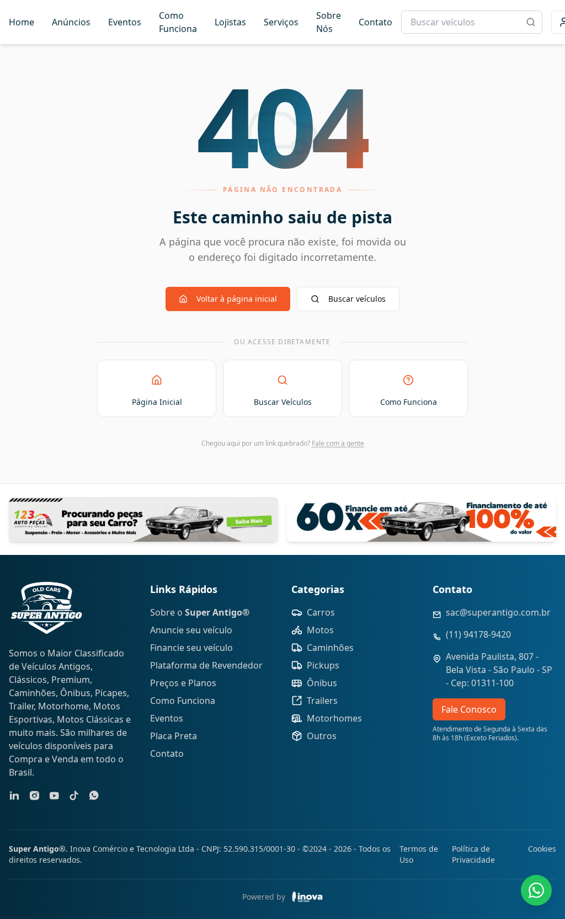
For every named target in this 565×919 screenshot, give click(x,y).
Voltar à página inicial (236, 298)
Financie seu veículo (191, 648)
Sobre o (199, 612)
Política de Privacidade (473, 854)
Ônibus (322, 683)
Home (21, 22)
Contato (375, 22)
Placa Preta (173, 736)
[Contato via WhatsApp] (536, 890)
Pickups (323, 665)
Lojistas (230, 22)
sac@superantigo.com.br (498, 612)
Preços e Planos (183, 683)
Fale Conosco (469, 709)
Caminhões (330, 648)
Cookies (542, 848)
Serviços (281, 22)
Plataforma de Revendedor (206, 665)
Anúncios (71, 22)
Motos (320, 630)
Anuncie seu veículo (191, 630)
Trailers (322, 700)
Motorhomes (334, 718)
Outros (322, 736)
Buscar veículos (357, 298)
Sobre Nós (328, 22)
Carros (321, 612)
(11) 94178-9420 (478, 634)
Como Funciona (178, 22)
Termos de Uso (418, 854)
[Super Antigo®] (46, 607)
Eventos (124, 22)
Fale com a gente (338, 443)
